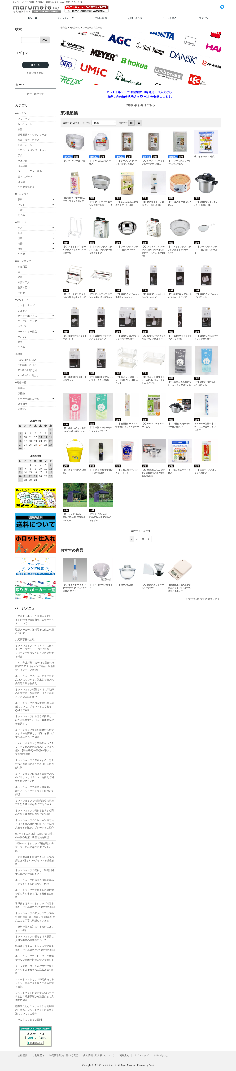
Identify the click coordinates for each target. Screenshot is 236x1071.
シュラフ (22, 310)
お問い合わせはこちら (140, 105)
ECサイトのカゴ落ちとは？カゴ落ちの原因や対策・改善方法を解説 (35, 835)
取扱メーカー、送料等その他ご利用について (34, 631)
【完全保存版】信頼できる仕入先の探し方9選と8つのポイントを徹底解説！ (34, 861)
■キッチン (20, 113)
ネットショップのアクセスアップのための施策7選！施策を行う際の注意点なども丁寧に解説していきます (35, 917)
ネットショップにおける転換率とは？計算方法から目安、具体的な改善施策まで (34, 720)
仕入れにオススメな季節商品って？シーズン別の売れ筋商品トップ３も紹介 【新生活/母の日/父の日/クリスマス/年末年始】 (34, 748)
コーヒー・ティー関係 (30, 171)
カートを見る (169, 18)
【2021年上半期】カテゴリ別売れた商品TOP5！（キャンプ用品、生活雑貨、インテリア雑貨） (35, 666)
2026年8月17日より (28, 360)
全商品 (64, 27)
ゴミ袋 (21, 181)
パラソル (22, 326)
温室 (20, 277)
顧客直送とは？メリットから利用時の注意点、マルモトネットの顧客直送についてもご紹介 (34, 1010)
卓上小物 (22, 160)
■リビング (20, 222)
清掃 (20, 243)
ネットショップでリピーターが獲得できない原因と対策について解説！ (34, 958)
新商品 (21, 388)
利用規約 (124, 1055)
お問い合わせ (135, 18)
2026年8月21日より (28, 365)
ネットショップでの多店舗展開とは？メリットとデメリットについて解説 (34, 791)
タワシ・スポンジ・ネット (32, 150)
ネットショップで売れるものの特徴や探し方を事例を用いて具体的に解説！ (34, 894)
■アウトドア (22, 299)
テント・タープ (26, 305)
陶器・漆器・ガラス (28, 139)
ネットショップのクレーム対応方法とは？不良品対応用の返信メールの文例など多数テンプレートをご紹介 (34, 824)
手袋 (20, 155)
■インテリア (22, 193)
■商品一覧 (75, 27)
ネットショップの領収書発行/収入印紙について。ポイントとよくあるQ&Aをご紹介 (34, 707)
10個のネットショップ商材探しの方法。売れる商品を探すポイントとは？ (34, 847)
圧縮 (20, 210)
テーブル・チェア (27, 321)
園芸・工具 (24, 282)
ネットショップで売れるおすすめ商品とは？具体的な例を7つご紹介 (34, 812)
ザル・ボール (25, 145)
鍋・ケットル (25, 124)
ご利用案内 (101, 18)
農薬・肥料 (24, 287)
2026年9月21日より (28, 375)
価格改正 (20, 354)
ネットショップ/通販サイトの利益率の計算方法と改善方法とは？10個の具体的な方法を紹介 (34, 693)
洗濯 (20, 238)
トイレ (21, 233)
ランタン (22, 336)
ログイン (203, 18)
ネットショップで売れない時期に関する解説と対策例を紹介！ (34, 872)
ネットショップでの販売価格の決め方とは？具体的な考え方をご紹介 (34, 802)
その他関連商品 (26, 187)
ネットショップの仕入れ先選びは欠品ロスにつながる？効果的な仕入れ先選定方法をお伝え (34, 680)
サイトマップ (141, 1055)
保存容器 (22, 166)
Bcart (151, 1065)
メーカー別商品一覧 (92, 27)
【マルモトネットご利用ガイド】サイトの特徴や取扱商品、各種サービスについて (34, 620)
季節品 (21, 393)
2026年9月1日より (27, 370)
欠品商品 (22, 403)
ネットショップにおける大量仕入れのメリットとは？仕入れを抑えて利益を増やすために (34, 777)
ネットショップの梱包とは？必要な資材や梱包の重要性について (34, 938)
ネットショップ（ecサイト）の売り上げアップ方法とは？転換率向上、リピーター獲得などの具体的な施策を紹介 (34, 651)
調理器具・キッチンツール (32, 134)
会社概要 (22, 1055)
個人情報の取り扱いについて (98, 1055)
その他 (21, 215)
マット (21, 204)
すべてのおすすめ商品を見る (204, 598)
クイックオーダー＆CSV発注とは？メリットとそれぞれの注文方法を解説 (34, 969)
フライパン (24, 118)
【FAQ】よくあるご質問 (28, 1019)
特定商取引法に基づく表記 (63, 1055)
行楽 (20, 248)
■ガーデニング (23, 261)
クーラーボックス (27, 315)
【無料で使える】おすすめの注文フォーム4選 (34, 928)
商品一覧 (32, 18)
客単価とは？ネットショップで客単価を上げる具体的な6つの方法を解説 (35, 905)
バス (20, 227)
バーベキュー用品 (27, 331)
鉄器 (20, 129)
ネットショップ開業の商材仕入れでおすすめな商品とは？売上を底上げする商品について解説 (34, 733)
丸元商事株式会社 (25, 639)
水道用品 (22, 266)
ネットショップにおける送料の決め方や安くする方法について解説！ (34, 882)
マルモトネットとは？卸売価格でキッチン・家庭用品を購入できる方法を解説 (34, 983)
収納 (20, 199)
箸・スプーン (25, 176)
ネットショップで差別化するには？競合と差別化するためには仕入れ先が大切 (34, 764)
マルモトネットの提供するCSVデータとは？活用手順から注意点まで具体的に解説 (34, 996)
